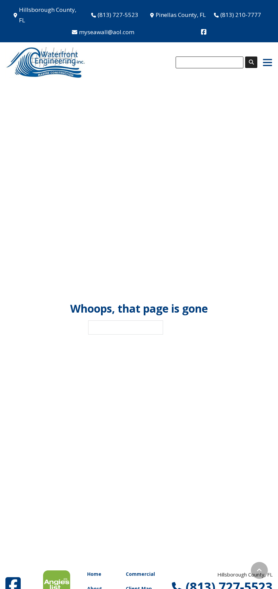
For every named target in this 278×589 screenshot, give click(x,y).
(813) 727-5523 (118, 15)
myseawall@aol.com (106, 32)
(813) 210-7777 (240, 15)
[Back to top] (259, 570)
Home (94, 574)
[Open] (267, 62)
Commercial (140, 574)
